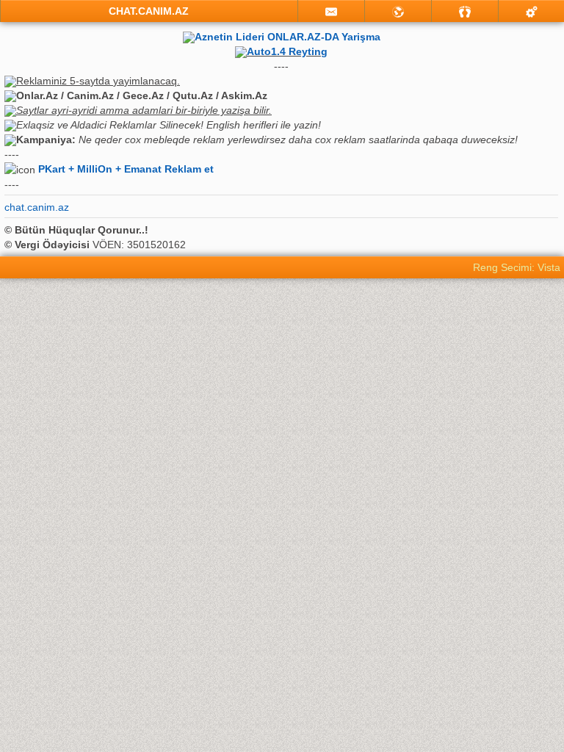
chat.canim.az (36, 207)
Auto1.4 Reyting (287, 51)
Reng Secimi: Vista (516, 267)
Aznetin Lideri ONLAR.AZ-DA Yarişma (287, 37)
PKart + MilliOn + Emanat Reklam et (126, 169)
